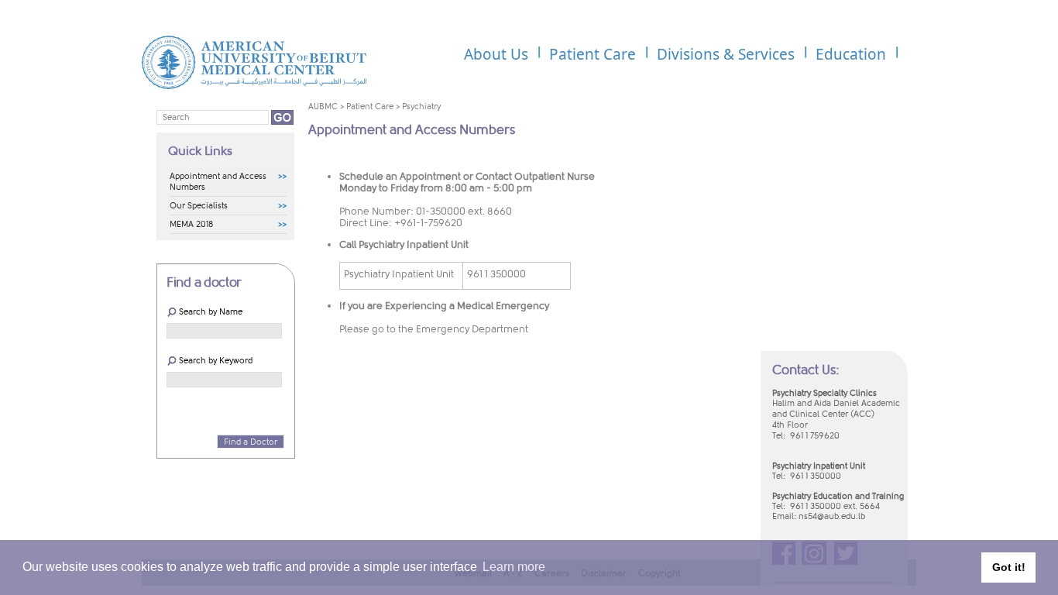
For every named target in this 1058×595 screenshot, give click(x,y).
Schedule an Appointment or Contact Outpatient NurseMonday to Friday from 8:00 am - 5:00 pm (467, 182)
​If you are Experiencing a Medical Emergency (444, 305)
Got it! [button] (1008, 567)
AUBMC (323, 106)
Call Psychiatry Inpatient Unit (404, 244)
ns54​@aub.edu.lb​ (832, 516)
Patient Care (369, 106)
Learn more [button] (514, 566)
